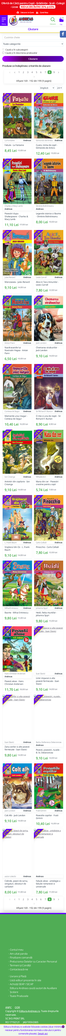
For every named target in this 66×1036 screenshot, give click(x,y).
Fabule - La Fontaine (14, 145)
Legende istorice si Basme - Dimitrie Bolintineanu (48, 215)
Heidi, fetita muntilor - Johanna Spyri (46, 614)
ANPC (8, 1007)
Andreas (27, 140)
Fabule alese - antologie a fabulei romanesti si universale (48, 884)
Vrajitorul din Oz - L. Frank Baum (17, 548)
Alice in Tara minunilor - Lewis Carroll (47, 283)
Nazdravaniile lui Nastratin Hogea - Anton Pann (16, 350)
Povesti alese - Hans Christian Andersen (14, 682)
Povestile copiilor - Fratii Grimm (47, 817)
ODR (17, 1007)
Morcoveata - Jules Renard (17, 282)
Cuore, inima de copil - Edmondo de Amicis (47, 146)
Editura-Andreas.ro (29, 1011)
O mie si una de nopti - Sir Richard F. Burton (48, 417)
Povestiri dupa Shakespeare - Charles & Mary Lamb (16, 216)
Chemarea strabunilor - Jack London (47, 349)
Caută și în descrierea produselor (21, 52)
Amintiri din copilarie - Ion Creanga (17, 483)
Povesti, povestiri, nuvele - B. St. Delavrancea (48, 751)
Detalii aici (43, 1033)
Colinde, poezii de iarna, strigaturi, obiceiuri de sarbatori (16, 884)
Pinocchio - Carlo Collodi (47, 547)
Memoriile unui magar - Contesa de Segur (16, 417)
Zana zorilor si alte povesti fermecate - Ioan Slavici (17, 748)
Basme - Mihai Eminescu (16, 612)
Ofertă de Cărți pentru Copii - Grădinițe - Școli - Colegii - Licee (33, 5)
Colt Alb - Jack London (15, 815)
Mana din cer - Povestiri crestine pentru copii (47, 483)
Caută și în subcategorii (16, 49)
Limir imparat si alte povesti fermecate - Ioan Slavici (47, 681)
